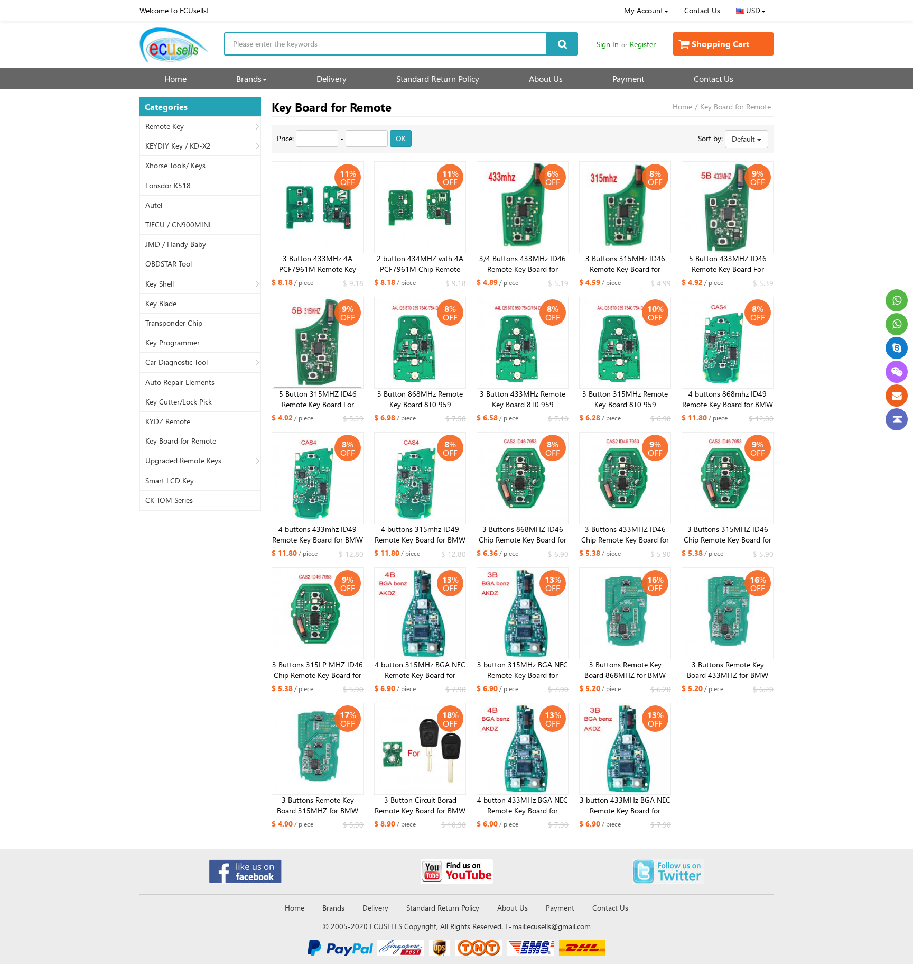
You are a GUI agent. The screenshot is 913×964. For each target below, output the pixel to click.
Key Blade (160, 303)
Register (643, 44)
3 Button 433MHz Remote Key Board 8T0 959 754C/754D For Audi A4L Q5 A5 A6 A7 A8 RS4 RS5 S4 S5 (522, 399)
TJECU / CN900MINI (178, 224)
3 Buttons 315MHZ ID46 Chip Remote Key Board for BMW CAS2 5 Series (727, 534)
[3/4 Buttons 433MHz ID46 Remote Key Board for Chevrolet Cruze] (523, 207)
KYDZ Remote (167, 421)
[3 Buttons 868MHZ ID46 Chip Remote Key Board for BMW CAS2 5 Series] (523, 478)
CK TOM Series (169, 500)
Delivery (331, 78)
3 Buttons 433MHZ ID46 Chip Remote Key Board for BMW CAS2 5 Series (625, 534)
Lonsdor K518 (168, 185)
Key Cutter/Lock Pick (178, 402)
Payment (628, 78)
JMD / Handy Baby (175, 244)
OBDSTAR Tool (168, 264)
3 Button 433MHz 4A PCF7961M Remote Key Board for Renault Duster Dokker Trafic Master (317, 263)
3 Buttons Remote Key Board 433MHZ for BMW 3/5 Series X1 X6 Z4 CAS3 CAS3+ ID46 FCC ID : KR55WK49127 (727, 670)
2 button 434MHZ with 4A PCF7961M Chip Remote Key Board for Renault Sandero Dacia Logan (420, 263)
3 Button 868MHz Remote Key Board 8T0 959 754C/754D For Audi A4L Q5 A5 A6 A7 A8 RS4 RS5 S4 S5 (420, 399)
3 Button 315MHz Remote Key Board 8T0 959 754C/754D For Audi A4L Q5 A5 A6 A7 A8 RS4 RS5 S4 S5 (625, 399)
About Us (546, 78)
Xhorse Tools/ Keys (175, 165)
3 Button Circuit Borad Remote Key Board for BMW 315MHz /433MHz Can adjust (420, 805)
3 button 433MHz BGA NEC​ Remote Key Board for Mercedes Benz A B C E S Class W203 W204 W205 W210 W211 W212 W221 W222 (625, 805)
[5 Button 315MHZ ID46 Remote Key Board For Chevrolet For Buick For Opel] (318, 343)
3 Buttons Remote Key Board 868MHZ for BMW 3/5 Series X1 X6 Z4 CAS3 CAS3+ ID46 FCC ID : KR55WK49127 (625, 670)
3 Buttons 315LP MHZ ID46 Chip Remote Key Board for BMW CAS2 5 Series (317, 670)
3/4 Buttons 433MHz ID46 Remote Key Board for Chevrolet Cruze (522, 263)
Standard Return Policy (437, 78)
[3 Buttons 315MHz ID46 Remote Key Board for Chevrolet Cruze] (625, 207)
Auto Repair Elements (180, 382)
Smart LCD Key (169, 480)
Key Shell (159, 284)
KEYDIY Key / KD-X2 (178, 146)
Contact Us (702, 10)
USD (753, 10)
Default (744, 139)
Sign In (608, 44)
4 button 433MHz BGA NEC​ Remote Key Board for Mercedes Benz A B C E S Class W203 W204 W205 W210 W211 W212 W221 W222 (522, 805)
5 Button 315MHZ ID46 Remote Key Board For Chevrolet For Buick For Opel (318, 399)
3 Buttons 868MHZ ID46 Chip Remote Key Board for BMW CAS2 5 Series (522, 534)
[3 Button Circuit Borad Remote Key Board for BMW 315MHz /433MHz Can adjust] (420, 749)
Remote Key (164, 126)
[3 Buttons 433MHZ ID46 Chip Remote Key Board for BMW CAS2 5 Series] (625, 478)
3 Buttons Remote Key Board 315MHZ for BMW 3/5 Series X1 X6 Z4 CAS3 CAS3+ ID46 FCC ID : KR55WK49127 (317, 805)
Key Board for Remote (180, 441)
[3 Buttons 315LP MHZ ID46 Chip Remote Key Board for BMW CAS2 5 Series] (318, 613)
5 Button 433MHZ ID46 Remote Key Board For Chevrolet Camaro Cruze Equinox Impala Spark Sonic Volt (728, 263)
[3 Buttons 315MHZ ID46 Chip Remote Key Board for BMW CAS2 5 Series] (728, 478)
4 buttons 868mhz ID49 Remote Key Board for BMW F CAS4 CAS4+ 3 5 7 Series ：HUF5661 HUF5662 (727, 399)
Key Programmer (172, 342)
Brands (249, 78)
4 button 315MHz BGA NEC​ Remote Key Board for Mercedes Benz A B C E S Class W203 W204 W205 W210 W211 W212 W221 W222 (420, 670)
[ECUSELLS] (173, 44)
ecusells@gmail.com (559, 926)
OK (401, 138)
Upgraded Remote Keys (183, 460)
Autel (153, 205)
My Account (643, 10)
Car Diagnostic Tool (176, 362)
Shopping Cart (720, 43)
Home (175, 78)
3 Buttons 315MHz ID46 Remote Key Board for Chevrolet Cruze (625, 263)
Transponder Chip (173, 323)
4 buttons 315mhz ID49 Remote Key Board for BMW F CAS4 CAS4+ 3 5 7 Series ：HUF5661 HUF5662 (420, 534)
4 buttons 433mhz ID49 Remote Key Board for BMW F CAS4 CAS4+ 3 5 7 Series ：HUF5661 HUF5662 (317, 534)
